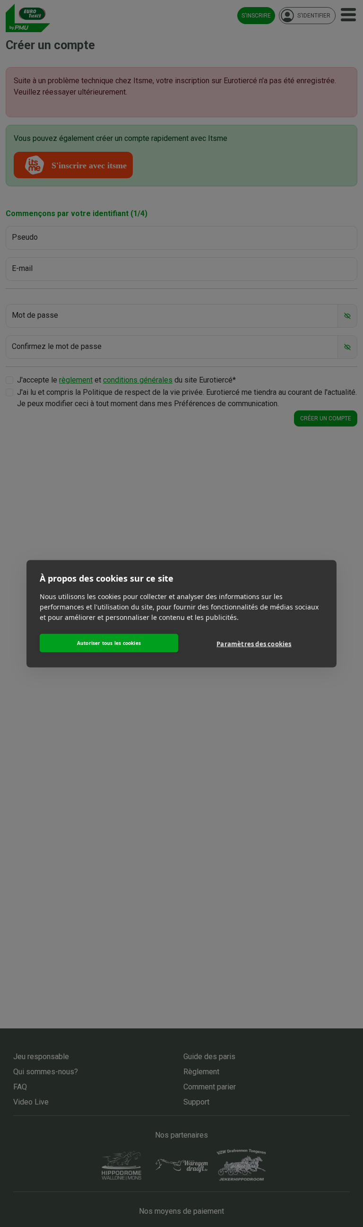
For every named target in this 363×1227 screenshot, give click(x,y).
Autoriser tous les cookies (109, 643)
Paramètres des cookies (253, 644)
